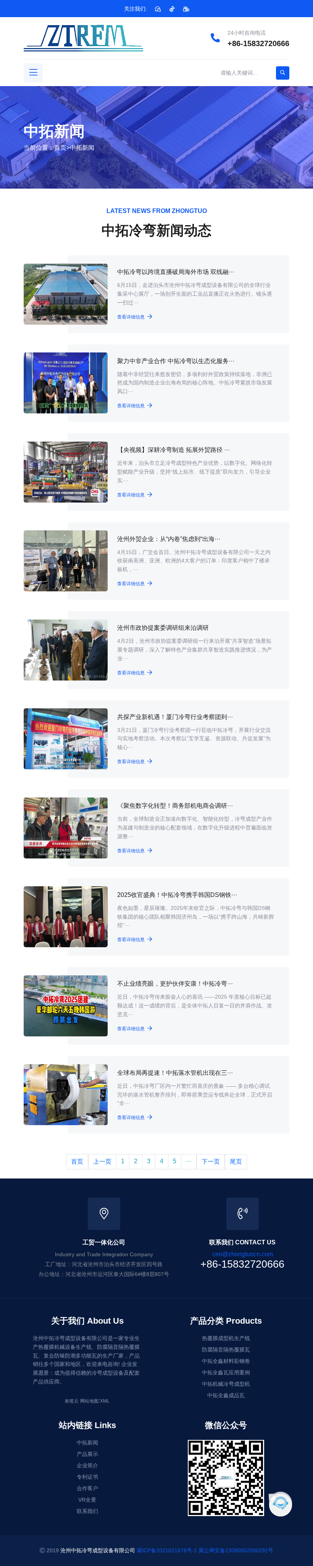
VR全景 (87, 1499)
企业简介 (87, 1465)
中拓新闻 (82, 147)
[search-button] (282, 73)
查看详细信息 (131, 317)
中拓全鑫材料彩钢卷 (226, 1361)
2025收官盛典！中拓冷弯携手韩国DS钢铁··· (177, 895)
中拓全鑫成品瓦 (226, 1395)
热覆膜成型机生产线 (226, 1338)
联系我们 (87, 1511)
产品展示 (87, 1454)
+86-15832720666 (258, 43)
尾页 (236, 1161)
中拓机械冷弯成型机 (226, 1384)
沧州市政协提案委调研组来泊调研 (163, 627)
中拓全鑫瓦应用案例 (226, 1372)
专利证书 (87, 1477)
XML (105, 1401)
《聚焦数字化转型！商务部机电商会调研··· (175, 805)
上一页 (102, 1161)
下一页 (211, 1161)
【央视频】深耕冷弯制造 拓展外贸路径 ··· (173, 450)
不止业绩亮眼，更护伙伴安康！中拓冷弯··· (175, 983)
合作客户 (87, 1488)
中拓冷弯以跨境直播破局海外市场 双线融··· (175, 272)
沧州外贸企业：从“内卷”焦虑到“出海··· (168, 539)
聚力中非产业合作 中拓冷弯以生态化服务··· (175, 361)
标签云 (72, 1401)
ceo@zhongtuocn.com (242, 1254)
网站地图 (89, 1401)
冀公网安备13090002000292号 (235, 1550)
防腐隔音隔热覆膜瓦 (226, 1349)
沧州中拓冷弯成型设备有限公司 (97, 1550)
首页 (60, 147)
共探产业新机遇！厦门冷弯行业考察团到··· (175, 717)
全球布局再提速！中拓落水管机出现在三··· (175, 1073)
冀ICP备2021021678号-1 (167, 1550)
